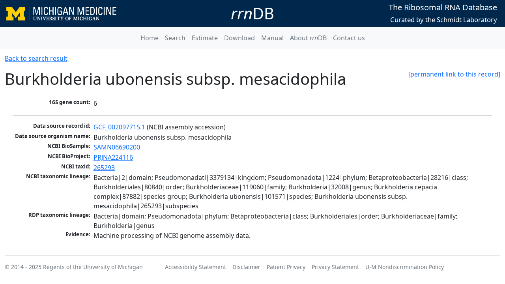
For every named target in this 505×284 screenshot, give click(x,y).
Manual (272, 38)
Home (149, 38)
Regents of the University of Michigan (93, 267)
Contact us (349, 38)
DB (252, 13)
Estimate (205, 38)
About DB (308, 38)
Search (175, 38)
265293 (104, 167)
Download (239, 38)
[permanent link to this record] (454, 74)
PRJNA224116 (113, 157)
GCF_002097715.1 (119, 127)
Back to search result (36, 58)
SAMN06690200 (117, 147)
